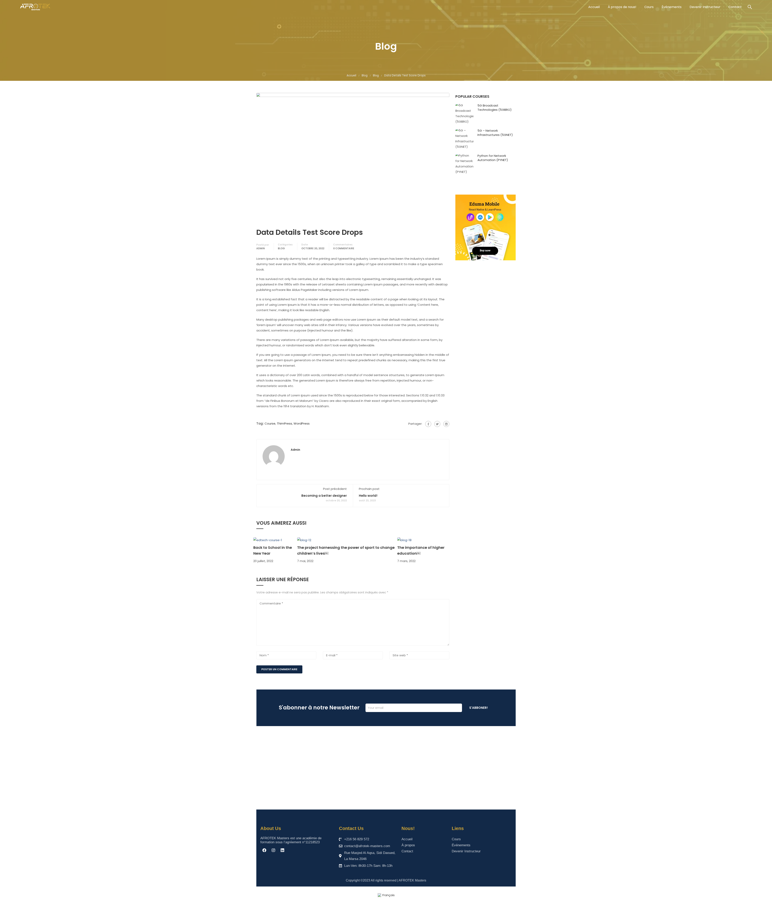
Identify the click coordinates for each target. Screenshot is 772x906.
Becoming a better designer (324, 496)
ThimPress (284, 423)
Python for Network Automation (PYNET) (492, 158)
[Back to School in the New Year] (267, 540)
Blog (365, 75)
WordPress (302, 423)
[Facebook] (428, 424)
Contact (735, 7)
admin (260, 248)
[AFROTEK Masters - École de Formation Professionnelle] (35, 7)
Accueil (594, 7)
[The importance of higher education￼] (404, 540)
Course (270, 423)
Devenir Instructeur (705, 7)
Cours (649, 7)
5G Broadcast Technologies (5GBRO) (494, 107)
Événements (672, 7)
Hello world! (368, 496)
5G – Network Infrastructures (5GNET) (495, 132)
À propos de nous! (622, 7)
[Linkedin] (282, 850)
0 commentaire (343, 248)
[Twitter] (437, 424)
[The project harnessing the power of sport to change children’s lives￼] (304, 540)
